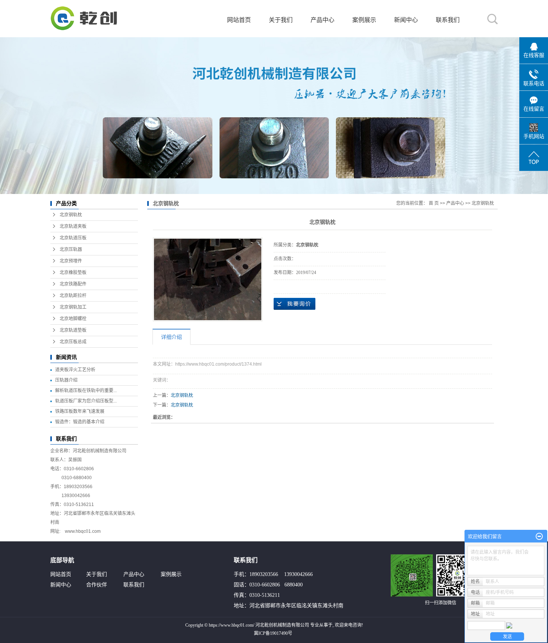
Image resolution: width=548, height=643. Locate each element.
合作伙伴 (96, 585)
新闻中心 (406, 20)
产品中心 (322, 20)
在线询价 (294, 304)
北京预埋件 (71, 261)
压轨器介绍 (66, 380)
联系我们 (448, 20)
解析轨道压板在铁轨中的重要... (86, 390)
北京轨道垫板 (73, 330)
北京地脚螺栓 (73, 318)
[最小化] (539, 536)
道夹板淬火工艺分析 (75, 369)
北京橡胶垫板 (73, 272)
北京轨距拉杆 (73, 295)
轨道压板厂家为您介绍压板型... (86, 401)
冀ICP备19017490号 (273, 633)
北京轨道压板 (73, 238)
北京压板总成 (73, 341)
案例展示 (364, 20)
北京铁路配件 (73, 284)
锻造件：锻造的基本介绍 (79, 421)
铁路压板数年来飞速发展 (79, 411)
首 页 (434, 203)
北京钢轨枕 (71, 214)
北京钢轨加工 (73, 307)
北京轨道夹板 (73, 226)
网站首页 (239, 20)
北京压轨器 (71, 249)
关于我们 (281, 20)
